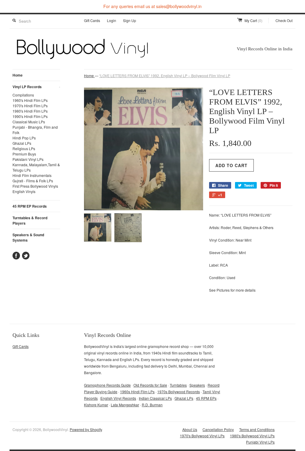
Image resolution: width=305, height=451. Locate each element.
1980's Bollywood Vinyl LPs (252, 435)
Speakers (197, 385)
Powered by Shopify (86, 429)
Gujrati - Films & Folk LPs (33, 180)
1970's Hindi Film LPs (30, 105)
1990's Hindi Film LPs (30, 116)
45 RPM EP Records (30, 206)
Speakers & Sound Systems (28, 237)
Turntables (178, 385)
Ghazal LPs (22, 143)
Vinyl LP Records (36, 86)
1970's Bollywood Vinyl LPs (202, 435)
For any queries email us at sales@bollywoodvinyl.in (152, 6)
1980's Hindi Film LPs (30, 110)
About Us (189, 429)
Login (111, 20)
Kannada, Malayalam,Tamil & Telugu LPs (36, 167)
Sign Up (129, 20)
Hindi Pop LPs (24, 137)
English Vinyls (24, 191)
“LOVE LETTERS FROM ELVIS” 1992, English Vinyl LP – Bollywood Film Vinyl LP (164, 75)
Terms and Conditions (257, 429)
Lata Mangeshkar (125, 404)
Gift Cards (92, 20)
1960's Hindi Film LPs (30, 100)
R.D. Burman (152, 404)
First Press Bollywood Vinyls (35, 186)
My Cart (253, 20)
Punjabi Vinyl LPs (260, 441)
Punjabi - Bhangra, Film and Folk (35, 130)
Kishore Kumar (96, 404)
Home (18, 75)
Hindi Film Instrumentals (32, 175)
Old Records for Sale (150, 385)
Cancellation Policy (218, 429)
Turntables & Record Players (30, 220)
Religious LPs (24, 148)
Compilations (23, 94)
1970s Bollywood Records (178, 391)
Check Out (284, 20)
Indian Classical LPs (155, 398)
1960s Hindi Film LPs (137, 391)
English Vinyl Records (118, 398)
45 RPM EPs (206, 398)
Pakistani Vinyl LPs (28, 159)
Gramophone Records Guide (107, 385)
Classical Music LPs (29, 121)
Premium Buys (24, 153)
